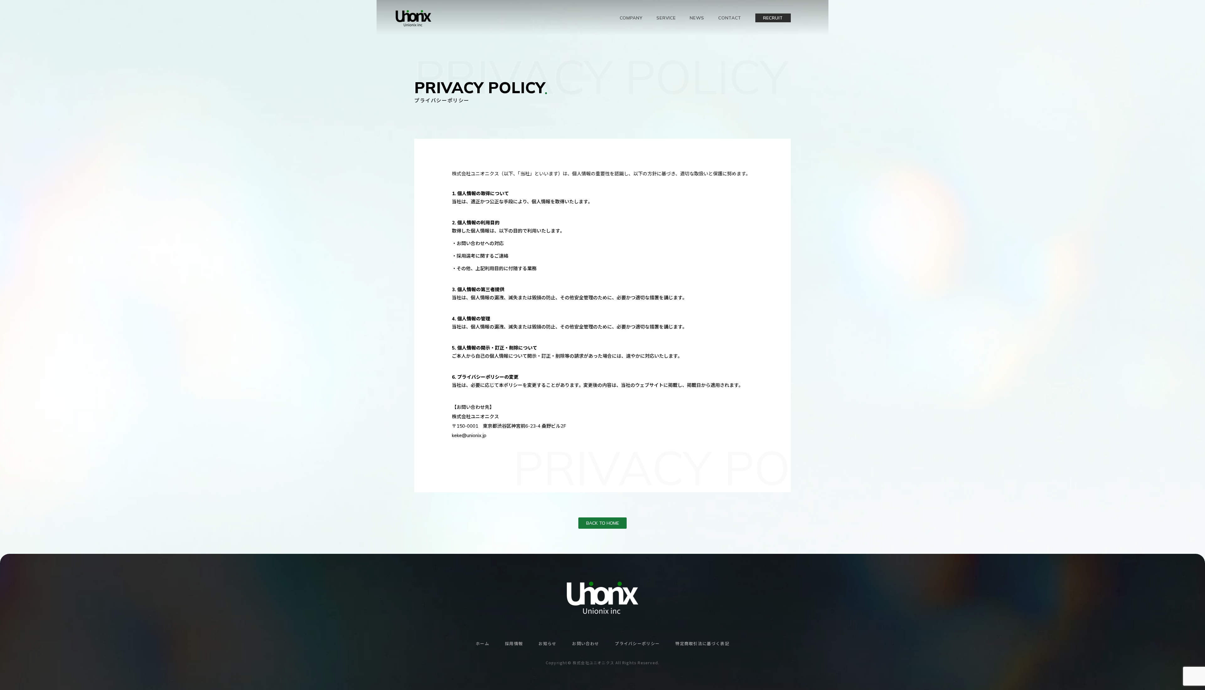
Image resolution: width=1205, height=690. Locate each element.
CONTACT (729, 18)
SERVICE (666, 18)
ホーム (482, 643)
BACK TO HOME (602, 523)
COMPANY (631, 18)
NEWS (697, 18)
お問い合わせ (585, 643)
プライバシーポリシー (637, 643)
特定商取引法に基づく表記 (702, 643)
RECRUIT (773, 18)
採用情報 (514, 643)
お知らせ (547, 643)
